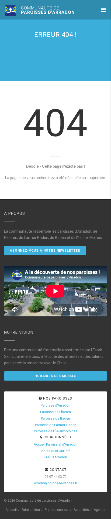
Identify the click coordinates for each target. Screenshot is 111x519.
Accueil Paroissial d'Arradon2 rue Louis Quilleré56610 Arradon (55, 450)
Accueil (11, 510)
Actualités (81, 510)
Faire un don (31, 510)
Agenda (99, 510)
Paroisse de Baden (55, 418)
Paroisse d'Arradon (55, 405)
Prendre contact (57, 510)
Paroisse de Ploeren (55, 412)
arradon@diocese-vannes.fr (55, 483)
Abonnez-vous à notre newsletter (45, 250)
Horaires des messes (55, 376)
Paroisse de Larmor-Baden (55, 425)
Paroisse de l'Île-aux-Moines (55, 431)
